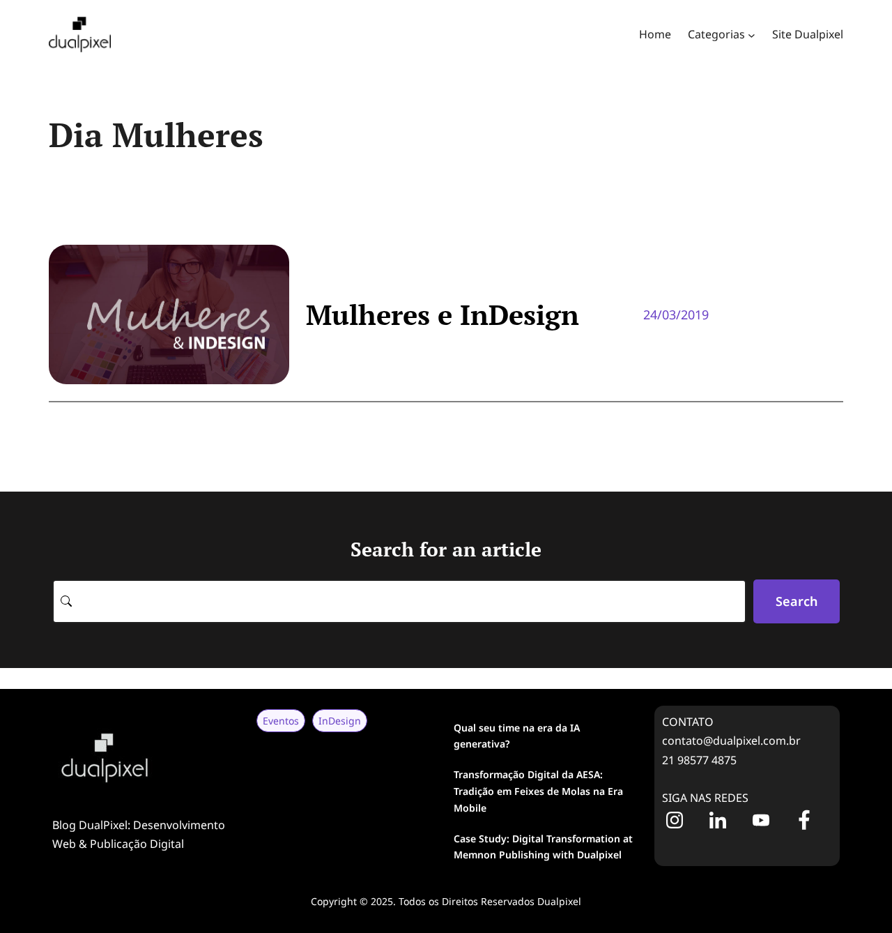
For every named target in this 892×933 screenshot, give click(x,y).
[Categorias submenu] (751, 34)
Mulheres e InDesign (442, 314)
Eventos (281, 720)
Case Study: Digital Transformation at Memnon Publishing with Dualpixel (543, 847)
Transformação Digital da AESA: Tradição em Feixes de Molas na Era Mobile (538, 791)
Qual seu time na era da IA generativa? (517, 736)
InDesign (339, 720)
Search (796, 601)
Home (655, 34)
